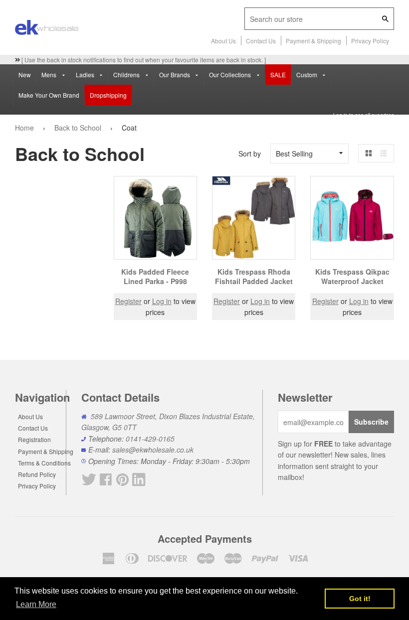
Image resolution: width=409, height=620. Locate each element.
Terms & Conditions (44, 463)
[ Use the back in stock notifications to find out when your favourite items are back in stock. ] (143, 59)
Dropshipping (108, 95)
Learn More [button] (36, 604)
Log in (162, 301)
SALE (278, 74)
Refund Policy (37, 474)
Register (128, 301)
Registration (34, 439)
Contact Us (261, 40)
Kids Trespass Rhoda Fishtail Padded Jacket (254, 277)
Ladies (86, 74)
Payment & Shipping (313, 40)
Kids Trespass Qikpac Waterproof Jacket (352, 277)
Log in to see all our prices (363, 115)
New (24, 74)
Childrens (127, 74)
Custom (307, 74)
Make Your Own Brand (48, 95)
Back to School (77, 128)
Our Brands (175, 74)
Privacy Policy (370, 40)
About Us (223, 40)
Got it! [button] (360, 599)
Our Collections (230, 74)
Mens (49, 74)
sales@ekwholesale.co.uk (153, 450)
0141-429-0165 (150, 439)
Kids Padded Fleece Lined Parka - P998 (155, 277)
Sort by (249, 153)
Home (24, 128)
